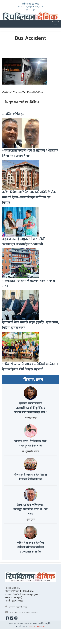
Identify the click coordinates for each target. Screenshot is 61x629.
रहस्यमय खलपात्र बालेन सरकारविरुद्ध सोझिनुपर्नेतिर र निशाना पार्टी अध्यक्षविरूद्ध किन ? (30, 408)
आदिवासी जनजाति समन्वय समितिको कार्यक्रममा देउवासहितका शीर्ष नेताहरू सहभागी (30, 367)
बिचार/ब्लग (33, 380)
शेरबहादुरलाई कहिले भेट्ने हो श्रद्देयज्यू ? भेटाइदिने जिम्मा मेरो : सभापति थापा (30, 153)
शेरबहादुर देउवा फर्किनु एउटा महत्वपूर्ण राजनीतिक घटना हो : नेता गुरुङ (30, 509)
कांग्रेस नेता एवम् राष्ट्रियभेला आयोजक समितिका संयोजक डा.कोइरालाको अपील (30, 547)
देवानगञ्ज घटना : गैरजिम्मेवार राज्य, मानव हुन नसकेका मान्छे (30, 443)
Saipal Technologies (36, 626)
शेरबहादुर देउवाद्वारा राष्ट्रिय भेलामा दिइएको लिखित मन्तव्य (30, 477)
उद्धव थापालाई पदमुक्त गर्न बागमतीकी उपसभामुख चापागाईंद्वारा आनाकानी (23, 242)
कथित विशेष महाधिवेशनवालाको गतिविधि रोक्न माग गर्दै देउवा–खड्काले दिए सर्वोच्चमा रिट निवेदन (29, 197)
